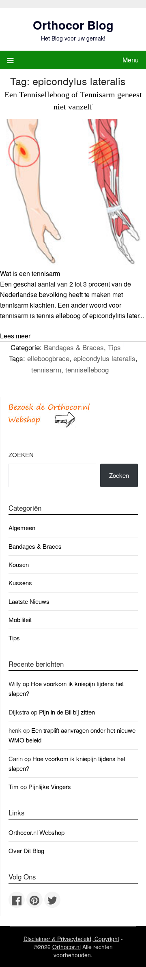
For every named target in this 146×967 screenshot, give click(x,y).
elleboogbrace (48, 358)
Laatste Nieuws (29, 601)
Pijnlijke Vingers (49, 786)
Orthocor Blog (73, 24)
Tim (14, 786)
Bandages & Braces (74, 347)
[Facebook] (17, 900)
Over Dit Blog (26, 850)
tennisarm (46, 369)
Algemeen (22, 527)
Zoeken (21, 454)
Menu (130, 59)
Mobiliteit (20, 619)
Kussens (20, 582)
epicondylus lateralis (104, 358)
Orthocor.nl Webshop (36, 832)
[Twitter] (52, 900)
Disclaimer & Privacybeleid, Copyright (71, 939)
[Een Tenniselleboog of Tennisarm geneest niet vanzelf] (73, 262)
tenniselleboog (87, 369)
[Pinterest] (34, 900)
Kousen (19, 564)
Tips (114, 347)
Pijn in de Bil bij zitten (67, 712)
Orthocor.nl (66, 947)
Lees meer (15, 335)
